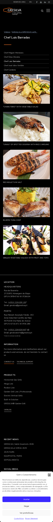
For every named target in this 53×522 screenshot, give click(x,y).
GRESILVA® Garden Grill (15, 403)
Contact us (9, 362)
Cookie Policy (19, 519)
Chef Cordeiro (10, 69)
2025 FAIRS (9, 452)
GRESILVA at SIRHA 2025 (15, 448)
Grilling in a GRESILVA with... (24, 32)
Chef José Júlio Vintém (14, 65)
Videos (7, 32)
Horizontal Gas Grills (13, 380)
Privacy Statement (31, 519)
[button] (49, 475)
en (30, 2)
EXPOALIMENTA (11, 460)
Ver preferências (26, 513)
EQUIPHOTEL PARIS (13, 456)
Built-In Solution (11, 399)
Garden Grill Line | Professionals (18, 391)
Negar (26, 506)
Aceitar (26, 499)
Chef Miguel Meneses (13, 52)
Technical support (25, 362)
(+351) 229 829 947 (17, 330)
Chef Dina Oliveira (12, 57)
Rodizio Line (9, 387)
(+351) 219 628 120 (17, 302)
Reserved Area (19, 2)
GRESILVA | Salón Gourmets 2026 (19, 444)
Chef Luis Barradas (12, 61)
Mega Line (8, 384)
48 (28, 330)
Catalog (7, 410)
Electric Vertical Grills (13, 395)
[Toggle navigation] (48, 10)
